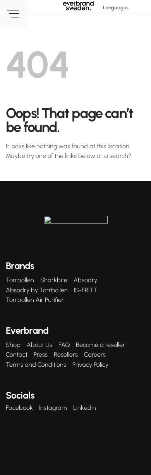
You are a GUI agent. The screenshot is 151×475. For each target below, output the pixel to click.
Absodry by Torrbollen (37, 290)
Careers (95, 355)
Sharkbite (53, 280)
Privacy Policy (90, 365)
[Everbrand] (78, 5)
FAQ (64, 345)
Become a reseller (100, 345)
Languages (116, 7)
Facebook (19, 408)
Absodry (85, 280)
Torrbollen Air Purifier (35, 300)
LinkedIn (84, 408)
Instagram (53, 408)
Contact (16, 355)
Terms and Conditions (36, 365)
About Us (39, 345)
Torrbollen (20, 280)
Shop (13, 345)
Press (41, 355)
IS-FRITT (85, 290)
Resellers (66, 355)
